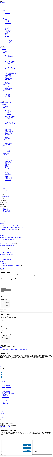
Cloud (8, 57)
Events (6, 87)
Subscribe (2, 424)
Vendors (3, 90)
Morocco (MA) (7, 31)
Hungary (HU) (7, 27)
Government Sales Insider (9, 86)
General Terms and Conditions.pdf (8, 233)
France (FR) (7, 26)
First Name (3, 318)
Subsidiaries (6, 82)
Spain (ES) (6, 175)
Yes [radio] (2, 295)
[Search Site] (1, 44)
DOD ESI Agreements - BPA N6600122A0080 (8, 218)
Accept (27, 445)
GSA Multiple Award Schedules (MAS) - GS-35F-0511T (9, 231)
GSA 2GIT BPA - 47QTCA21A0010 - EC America (8, 229)
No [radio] (4, 295)
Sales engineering (7, 79)
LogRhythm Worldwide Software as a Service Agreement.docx (12, 227)
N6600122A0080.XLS (6, 208)
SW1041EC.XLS (5, 209)
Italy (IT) (6, 29)
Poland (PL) (7, 35)
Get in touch (4, 91)
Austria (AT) (7, 19)
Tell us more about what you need (6, 296)
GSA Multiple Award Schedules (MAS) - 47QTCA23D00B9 (10, 237)
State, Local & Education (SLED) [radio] (10, 317)
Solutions (4, 52)
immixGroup (2, 47)
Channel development (8, 72)
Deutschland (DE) (8, 162)
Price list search (7, 83)
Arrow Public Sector (10, 67)
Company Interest (4, 316)
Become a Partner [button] (3, 310)
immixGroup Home (5, 196)
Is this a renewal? (4, 294)
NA (3, 18)
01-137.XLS (4, 213)
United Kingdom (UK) (8, 41)
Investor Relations (7, 13)
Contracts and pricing (5, 80)
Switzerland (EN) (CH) (8, 40)
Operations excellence (8, 78)
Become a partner (7, 94)
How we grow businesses (9, 64)
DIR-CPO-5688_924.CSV (6, 252)
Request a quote (7, 96)
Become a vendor (7, 95)
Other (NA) (6, 34)
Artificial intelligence (10, 56)
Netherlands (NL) (7, 32)
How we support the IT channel (10, 61)
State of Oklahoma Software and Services (7, 220)
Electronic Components (8, 185)
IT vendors (8, 63)
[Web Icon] (1, 378)
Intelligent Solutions (8, 8)
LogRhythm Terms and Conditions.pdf (8, 232)
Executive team (7, 89)
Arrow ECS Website (5, 15)
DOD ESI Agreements (4, 223)
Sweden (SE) (7, 38)
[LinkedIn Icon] (1, 372)
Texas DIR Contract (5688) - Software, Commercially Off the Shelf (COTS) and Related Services (16, 225)
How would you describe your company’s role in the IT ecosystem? (12, 274)
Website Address (4, 324)
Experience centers (8, 74)
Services (3, 69)
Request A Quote (3, 268)
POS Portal (6, 51)
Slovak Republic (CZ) (8, 174)
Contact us (6, 93)
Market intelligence (8, 77)
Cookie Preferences (27, 450)
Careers (6, 11)
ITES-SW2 (2, 221)
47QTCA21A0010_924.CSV (7, 256)
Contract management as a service (10, 73)
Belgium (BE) (7, 21)
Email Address (4, 328)
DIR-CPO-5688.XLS (6, 210)
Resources (4, 84)
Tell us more (3, 332)
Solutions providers (10, 62)
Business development (8, 71)
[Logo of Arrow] (2, 3)
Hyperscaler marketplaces (9, 76)
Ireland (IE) (6, 28)
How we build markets (8, 55)
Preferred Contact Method (5, 330)
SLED (8, 66)
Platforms (4, 49)
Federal (8, 65)
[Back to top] (0, 456)
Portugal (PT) (7, 36)
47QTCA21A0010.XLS (6, 211)
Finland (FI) (6, 25)
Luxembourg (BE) (8, 30)
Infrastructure (9, 114)
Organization (3, 322)
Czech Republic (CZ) (8, 23)
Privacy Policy (2, 426)
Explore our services (3, 366)
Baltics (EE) (7, 20)
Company (6, 12)
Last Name (3, 320)
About (3, 10)
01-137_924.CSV (5, 263)
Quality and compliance (8, 88)
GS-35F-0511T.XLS (5, 212)
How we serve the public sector (10, 68)
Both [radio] (19, 317)
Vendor (2, 292)
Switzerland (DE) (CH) (8, 39)
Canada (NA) (7, 22)
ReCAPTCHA (4, 299)
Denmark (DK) (7, 24)
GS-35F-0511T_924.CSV (6, 259)
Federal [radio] (2, 317)
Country (3, 287)
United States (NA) (8, 42)
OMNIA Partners (3, 235)
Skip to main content (3, 2)
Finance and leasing (8, 75)
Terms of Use (7, 426)
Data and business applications (12, 58)
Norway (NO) (7, 33)
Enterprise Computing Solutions (5, 102)
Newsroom (6, 192)
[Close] (2, 269)
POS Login (5, 154)
